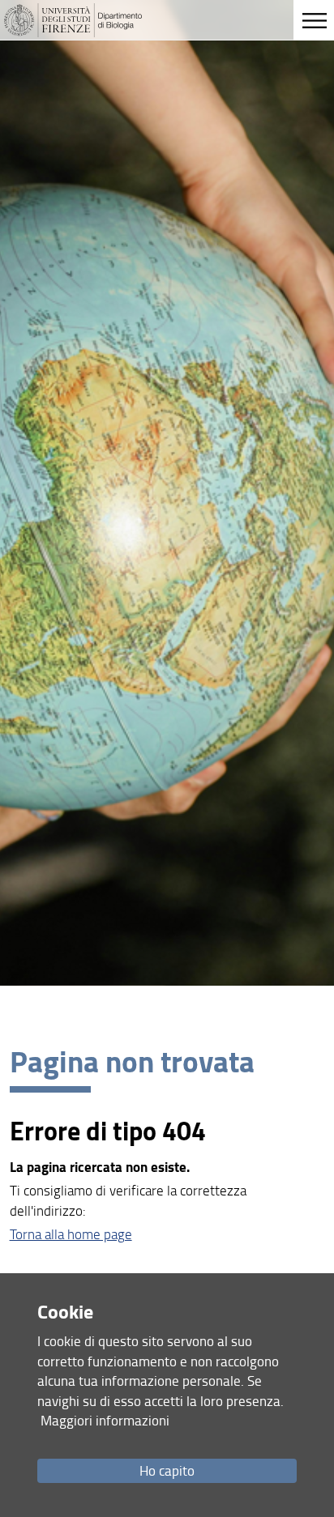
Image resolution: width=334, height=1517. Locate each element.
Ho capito (167, 1470)
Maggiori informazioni (105, 1420)
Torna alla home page (71, 1234)
